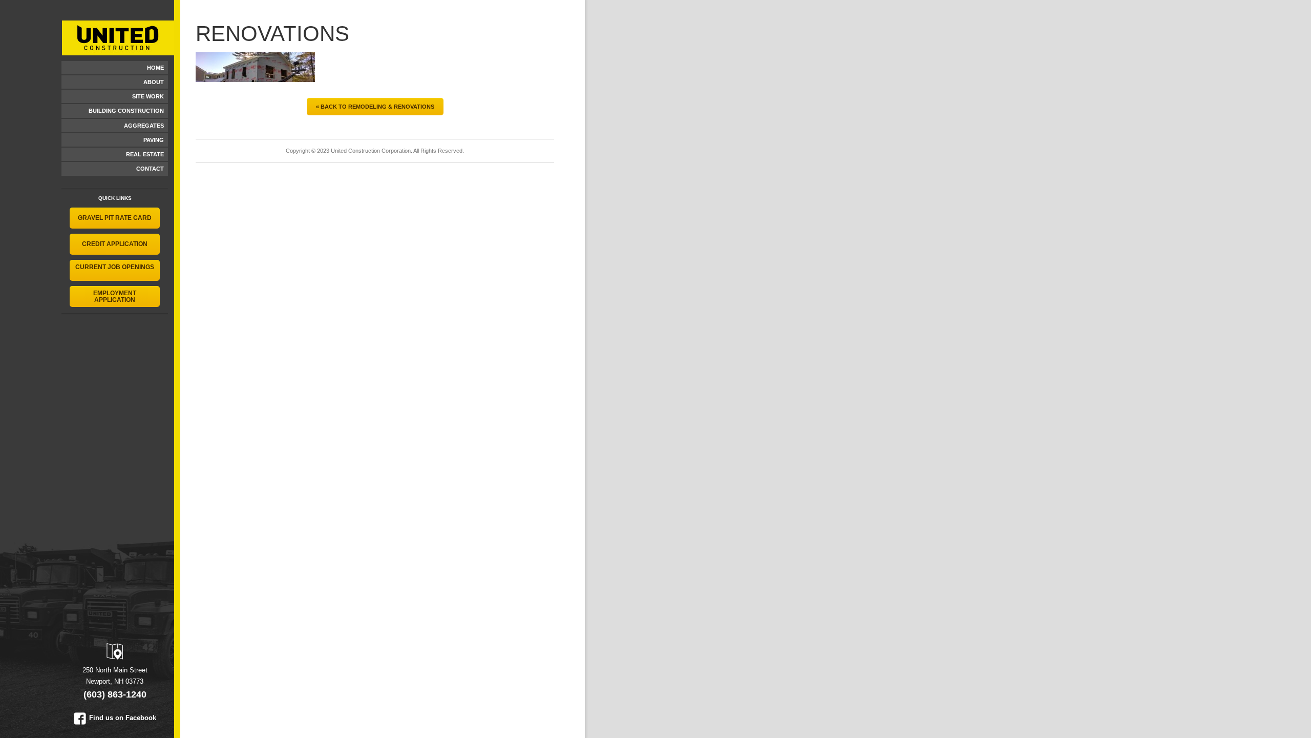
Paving (153, 140)
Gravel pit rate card (115, 217)
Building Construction (126, 111)
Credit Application (114, 244)
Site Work (148, 96)
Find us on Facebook (122, 718)
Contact (150, 169)
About (153, 82)
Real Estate (145, 154)
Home (155, 68)
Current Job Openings (114, 267)
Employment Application (114, 296)
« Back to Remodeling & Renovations (375, 107)
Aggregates (144, 125)
